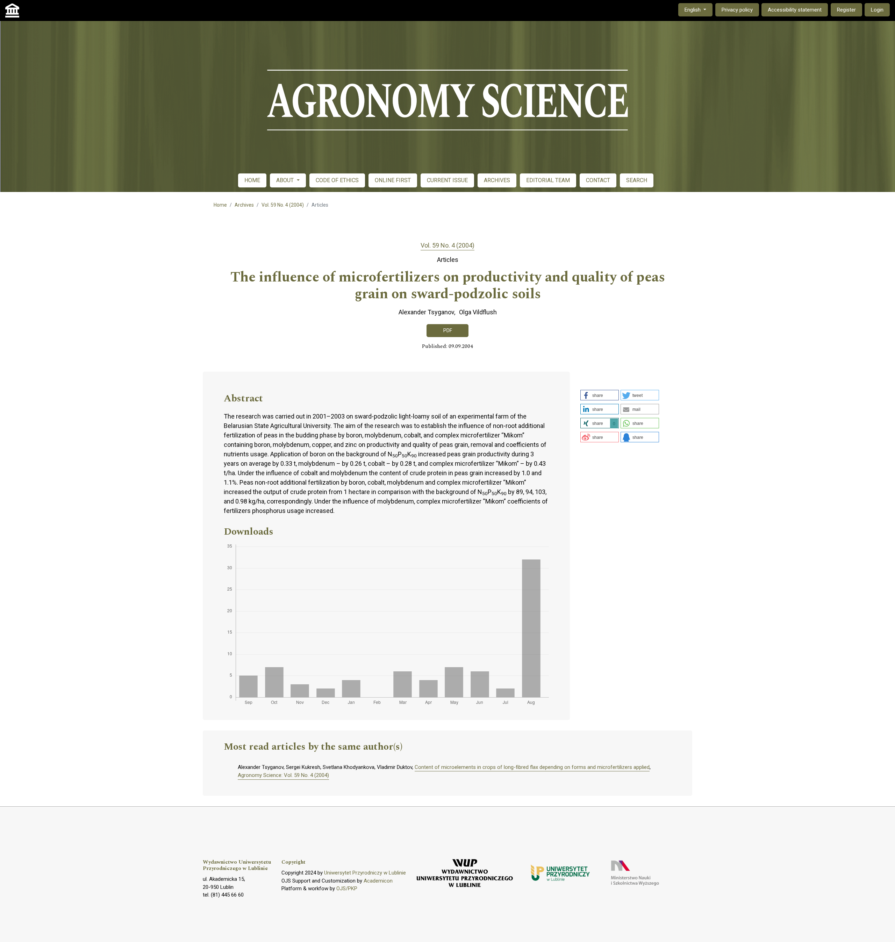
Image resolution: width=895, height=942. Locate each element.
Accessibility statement (795, 10)
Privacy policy (737, 10)
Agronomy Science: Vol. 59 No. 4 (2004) (283, 775)
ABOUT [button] (285, 180)
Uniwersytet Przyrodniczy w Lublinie (365, 873)
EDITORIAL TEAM (548, 180)
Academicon (378, 881)
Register (846, 10)
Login (877, 10)
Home (220, 205)
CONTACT (598, 180)
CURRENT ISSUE (447, 180)
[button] (599, 395)
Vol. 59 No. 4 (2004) (283, 205)
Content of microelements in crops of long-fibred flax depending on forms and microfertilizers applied (532, 767)
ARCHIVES (497, 180)
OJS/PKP (346, 888)
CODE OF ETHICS (337, 180)
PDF (447, 330)
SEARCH (636, 180)
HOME (252, 180)
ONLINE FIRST (393, 180)
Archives (244, 205)
